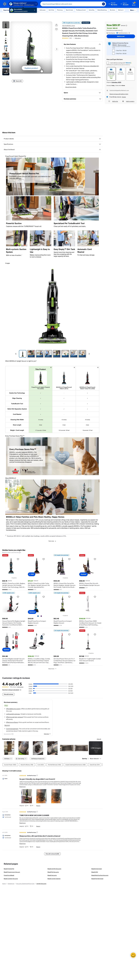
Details (124, 97)
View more (51, 668)
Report (38, 805)
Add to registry (130, 101)
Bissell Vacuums (52, 875)
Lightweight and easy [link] (13, 714)
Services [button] (19, 10)
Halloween (43, 10)
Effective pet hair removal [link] (14, 717)
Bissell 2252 (94, 872)
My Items (112, 10)
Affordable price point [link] (13, 709)
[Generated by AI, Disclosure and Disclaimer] (12, 734)
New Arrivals (69, 10)
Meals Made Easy (102, 10)
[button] (113, 4)
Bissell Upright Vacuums (54, 868)
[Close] (35, 10)
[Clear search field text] (99, 4)
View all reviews (8, 694)
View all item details (70, 87)
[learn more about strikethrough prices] (126, 25)
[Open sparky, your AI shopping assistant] (133, 955)
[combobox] (73, 4)
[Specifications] (100, 144)
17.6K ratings (78, 38)
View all (99, 739)
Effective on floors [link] (12, 722)
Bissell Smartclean (96, 868)
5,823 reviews (20, 687)
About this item (8, 132)
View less (46, 734)
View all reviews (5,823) (52, 854)
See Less (51, 541)
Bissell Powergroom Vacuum (12, 872)
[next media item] (56, 49)
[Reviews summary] (73, 38)
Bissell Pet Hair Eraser (97, 878)
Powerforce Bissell (9, 875)
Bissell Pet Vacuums (53, 872)
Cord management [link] (12, 729)
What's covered (122, 45)
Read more (22, 786)
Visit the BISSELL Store (68, 25)
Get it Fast (51, 10)
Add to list (115, 101)
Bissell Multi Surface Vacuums (99, 875)
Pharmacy (60, 10)
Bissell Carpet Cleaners (54, 878)
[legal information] (122, 30)
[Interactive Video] (5, 24)
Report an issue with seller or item (119, 94)
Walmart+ (121, 10)
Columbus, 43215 (116, 82)
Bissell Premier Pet (9, 868)
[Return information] (129, 33)
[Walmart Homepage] (4, 4)
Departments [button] (7, 10)
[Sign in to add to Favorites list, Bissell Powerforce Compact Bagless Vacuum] (43, 596)
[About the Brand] (100, 149)
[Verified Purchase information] (37, 775)
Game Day (91, 10)
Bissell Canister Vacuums (11, 878)
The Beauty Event (81, 10)
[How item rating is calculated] (20, 690)
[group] (71, 38)
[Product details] (100, 138)
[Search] (103, 3)
